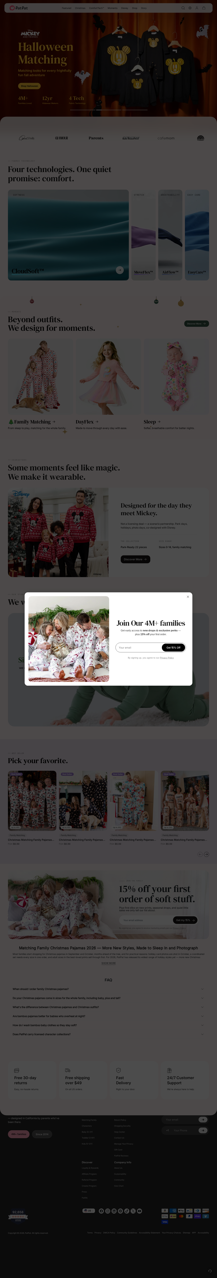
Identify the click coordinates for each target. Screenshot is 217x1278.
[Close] (187, 596)
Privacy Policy (167, 657)
